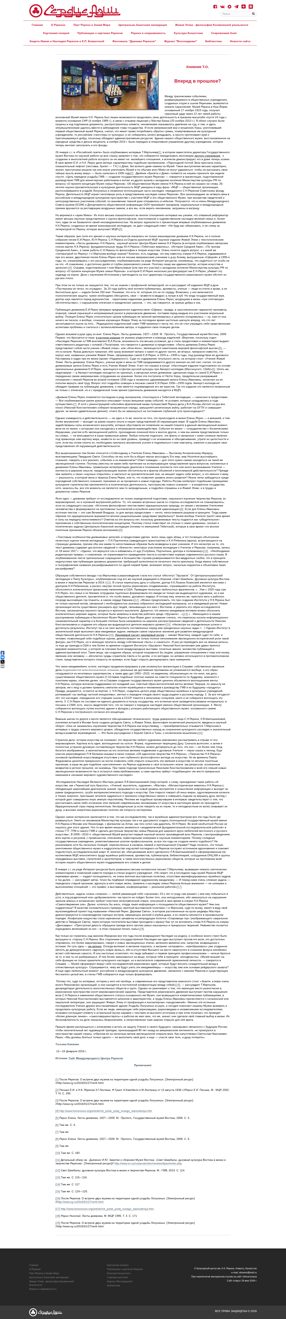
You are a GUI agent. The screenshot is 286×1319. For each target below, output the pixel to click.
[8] (181, 509)
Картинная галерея (56, 33)
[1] (57, 1079)
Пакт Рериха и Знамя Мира (92, 24)
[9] (120, 530)
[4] (70, 267)
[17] (179, 886)
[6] (213, 369)
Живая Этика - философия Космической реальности (211, 24)
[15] (111, 634)
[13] (185, 613)
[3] (120, 229)
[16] (200, 732)
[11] (108, 582)
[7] (74, 404)
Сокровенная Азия (224, 33)
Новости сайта (240, 41)
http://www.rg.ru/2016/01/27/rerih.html (80, 1201)
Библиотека (213, 41)
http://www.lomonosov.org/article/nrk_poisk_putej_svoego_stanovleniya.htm (105, 1110)
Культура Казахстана (188, 33)
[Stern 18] (75, 11)
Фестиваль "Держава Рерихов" (134, 41)
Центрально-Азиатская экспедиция (142, 24)
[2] (131, 173)
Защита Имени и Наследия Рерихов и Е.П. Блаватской (66, 41)
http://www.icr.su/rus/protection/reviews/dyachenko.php (148, 1163)
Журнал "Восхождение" (180, 41)
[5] (220, 348)
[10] (205, 551)
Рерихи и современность (148, 33)
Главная (37, 24)
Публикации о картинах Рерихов (100, 33)
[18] (141, 928)
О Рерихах (58, 24)
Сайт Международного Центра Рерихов (96, 1058)
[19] (177, 984)
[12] (136, 599)
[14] (168, 624)
